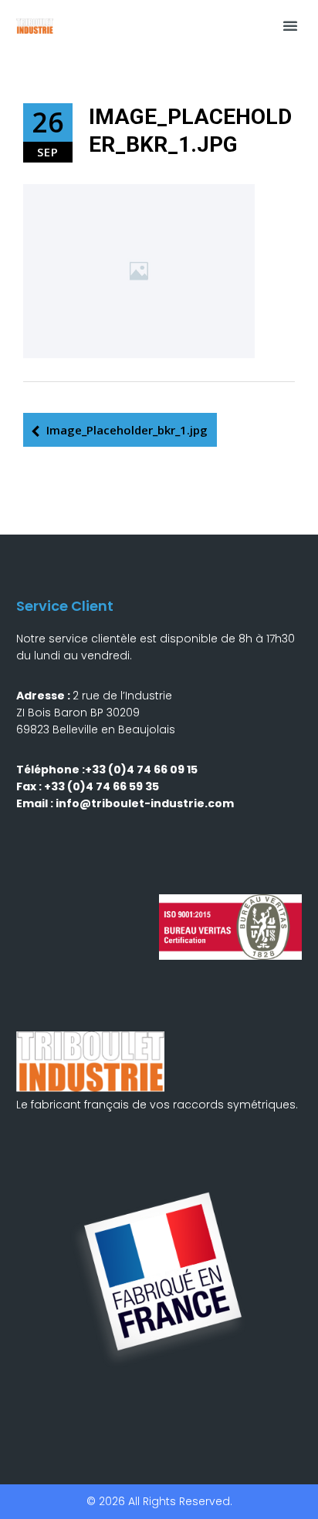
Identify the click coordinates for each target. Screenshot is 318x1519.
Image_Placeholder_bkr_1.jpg (127, 430)
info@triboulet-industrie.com (145, 803)
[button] (290, 25)
